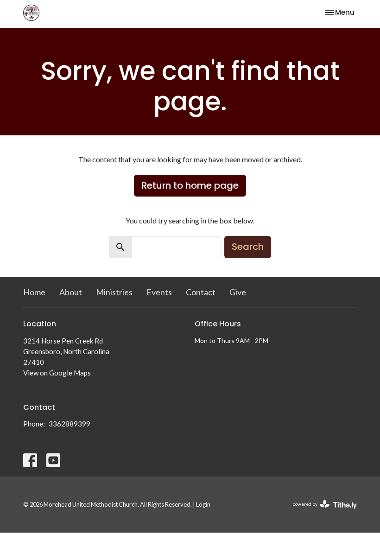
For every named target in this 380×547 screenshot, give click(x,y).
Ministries (114, 292)
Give (237, 292)
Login (203, 504)
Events (159, 292)
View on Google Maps (57, 373)
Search (248, 246)
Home (34, 292)
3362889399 (69, 424)
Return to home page (190, 185)
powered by (320, 512)
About (70, 292)
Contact (200, 292)
